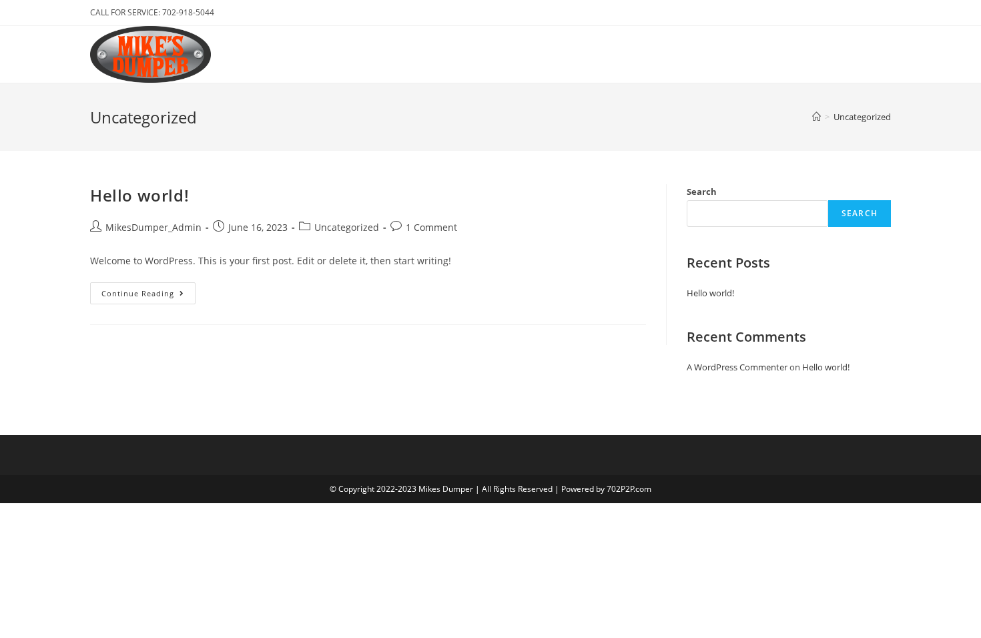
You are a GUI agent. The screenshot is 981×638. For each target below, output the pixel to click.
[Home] (816, 117)
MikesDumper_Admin (153, 227)
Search (702, 192)
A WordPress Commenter (737, 367)
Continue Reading (148, 295)
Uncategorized (346, 227)
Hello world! (139, 195)
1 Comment (431, 227)
